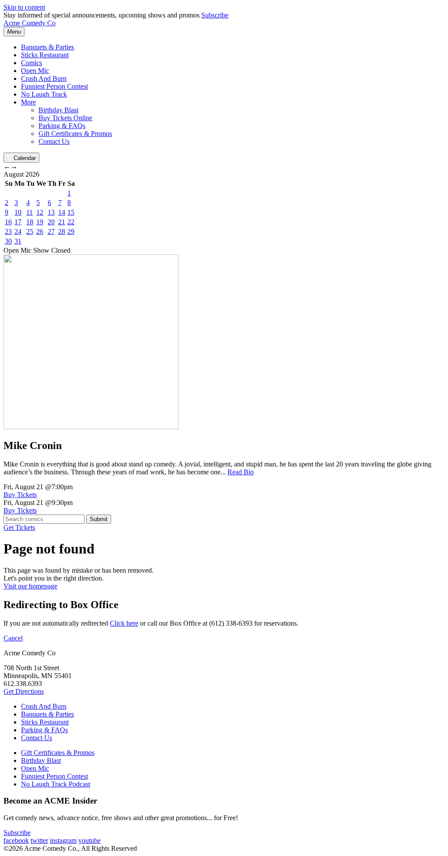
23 (8, 231)
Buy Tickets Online (65, 118)
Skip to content (24, 7)
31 (17, 241)
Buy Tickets (20, 494)
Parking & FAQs (61, 125)
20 (51, 222)
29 (70, 231)
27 (51, 231)
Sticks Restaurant (45, 55)
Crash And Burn (43, 78)
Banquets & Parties (47, 47)
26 (39, 231)
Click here (124, 623)
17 (17, 222)
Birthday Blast (58, 110)
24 (17, 231)
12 (39, 212)
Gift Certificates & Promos (75, 133)
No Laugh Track (44, 94)
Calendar (25, 158)
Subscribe (214, 15)
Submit (99, 519)
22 (70, 222)
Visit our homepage (30, 586)
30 (8, 241)
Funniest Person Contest (54, 86)
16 (8, 222)
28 (61, 231)
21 (61, 222)
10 (17, 212)
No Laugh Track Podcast (55, 784)
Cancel (13, 638)
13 (51, 212)
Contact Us (54, 141)
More (28, 102)
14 (61, 212)
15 (70, 212)
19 (39, 222)
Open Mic (35, 70)
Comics (31, 62)
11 (29, 212)
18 (29, 222)
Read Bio (241, 472)
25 (29, 231)
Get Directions (24, 691)
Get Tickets (19, 527)
